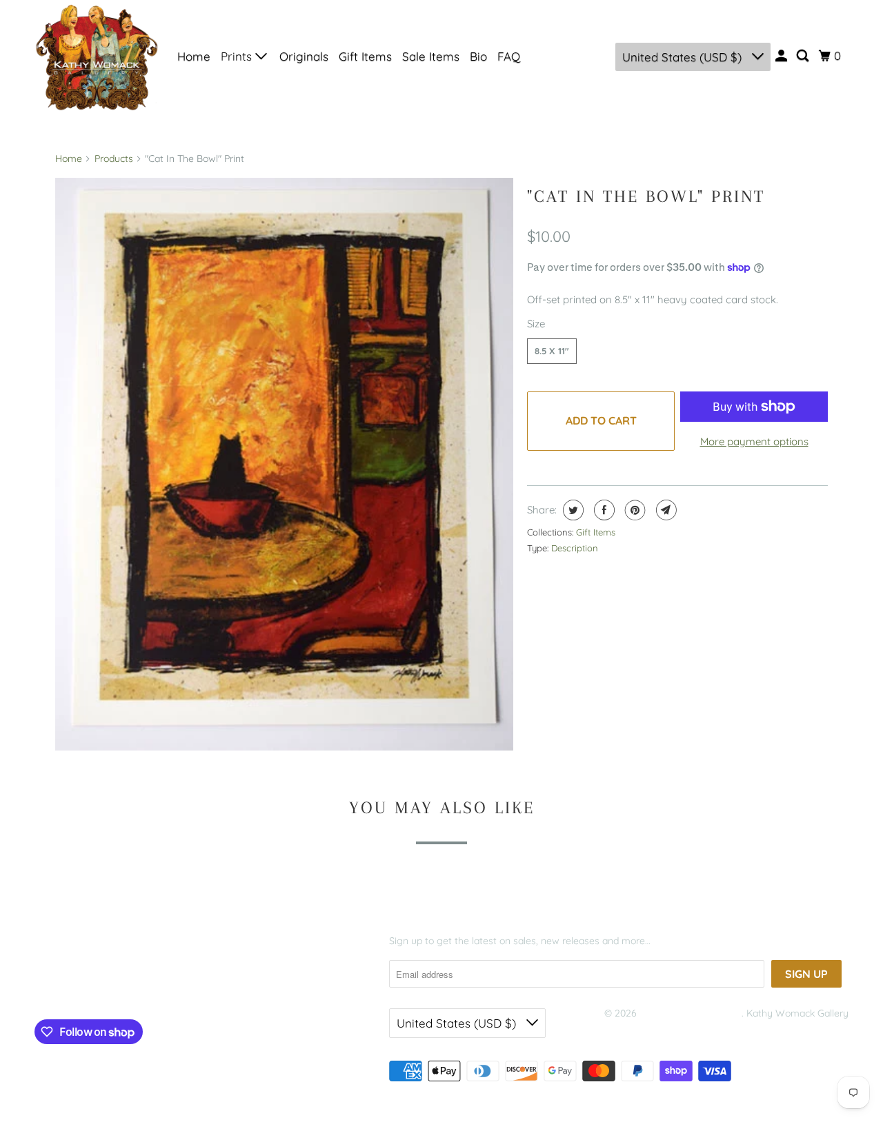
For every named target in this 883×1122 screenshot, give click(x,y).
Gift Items (365, 56)
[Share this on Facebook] (603, 510)
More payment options (754, 441)
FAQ (508, 56)
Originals (303, 56)
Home (193, 56)
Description (574, 547)
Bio (478, 56)
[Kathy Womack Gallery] (96, 56)
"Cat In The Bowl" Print (646, 196)
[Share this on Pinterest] (634, 510)
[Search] (803, 56)
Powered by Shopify (648, 1031)
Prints (238, 56)
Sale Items (430, 56)
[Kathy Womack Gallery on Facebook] (55, 987)
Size (536, 323)
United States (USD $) (683, 57)
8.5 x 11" (552, 350)
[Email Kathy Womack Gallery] (152, 987)
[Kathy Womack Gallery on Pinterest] (99, 987)
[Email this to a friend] (665, 510)
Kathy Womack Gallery (690, 1013)
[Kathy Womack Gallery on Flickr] (125, 987)
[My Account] (782, 56)
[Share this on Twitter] (571, 510)
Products (114, 158)
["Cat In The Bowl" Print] (284, 464)
